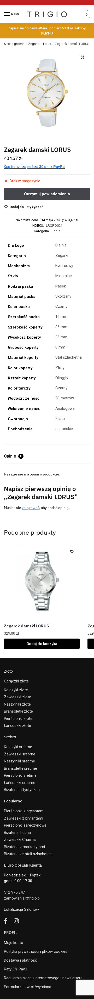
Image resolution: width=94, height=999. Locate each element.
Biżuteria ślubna (17, 832)
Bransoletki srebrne (20, 768)
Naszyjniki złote (17, 704)
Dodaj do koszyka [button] (42, 644)
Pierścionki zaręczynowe (25, 825)
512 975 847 (14, 892)
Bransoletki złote (18, 711)
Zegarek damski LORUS (26, 625)
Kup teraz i (34, 167)
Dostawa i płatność (20, 960)
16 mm (61, 316)
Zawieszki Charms (20, 839)
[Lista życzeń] (72, 551)
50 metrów (64, 398)
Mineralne (63, 275)
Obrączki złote (16, 681)
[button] (83, 57)
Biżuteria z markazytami (24, 846)
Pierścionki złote (18, 718)
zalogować (30, 507)
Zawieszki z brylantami (23, 818)
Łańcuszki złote (17, 725)
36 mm (61, 327)
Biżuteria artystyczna (22, 789)
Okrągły (61, 378)
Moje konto (13, 942)
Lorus (47, 44)
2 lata (60, 418)
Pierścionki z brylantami (24, 811)
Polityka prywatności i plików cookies (35, 951)
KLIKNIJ (47, 33)
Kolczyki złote (16, 690)
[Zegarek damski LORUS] (42, 581)
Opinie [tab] (13, 456)
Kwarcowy (64, 265)
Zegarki (33, 44)
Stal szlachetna (68, 357)
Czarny (61, 306)
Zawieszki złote (17, 697)
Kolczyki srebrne (18, 747)
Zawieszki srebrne (19, 754)
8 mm (60, 347)
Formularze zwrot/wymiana (27, 986)
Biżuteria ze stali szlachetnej (28, 854)
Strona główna (14, 44)
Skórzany (63, 296)
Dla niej (61, 245)
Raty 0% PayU (15, 969)
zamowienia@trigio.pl (22, 898)
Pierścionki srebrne (20, 775)
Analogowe (65, 408)
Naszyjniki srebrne (19, 761)
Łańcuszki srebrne (19, 782)
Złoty (59, 367)
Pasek (60, 286)
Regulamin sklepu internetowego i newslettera (43, 978)
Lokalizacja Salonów (21, 909)
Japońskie (64, 428)
